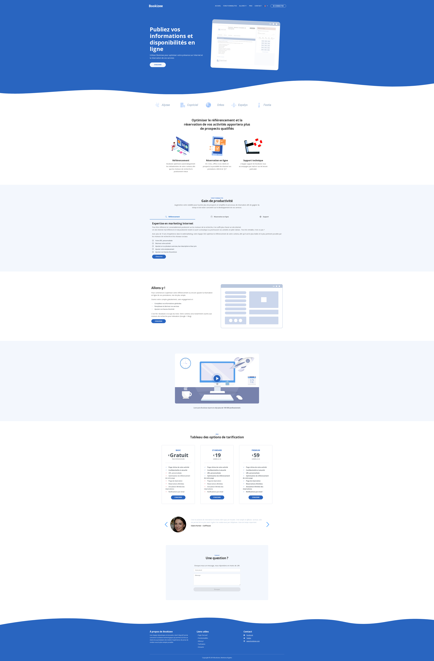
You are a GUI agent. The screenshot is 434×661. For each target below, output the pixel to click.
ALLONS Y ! (243, 6)
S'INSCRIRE (158, 65)
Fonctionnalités (203, 638)
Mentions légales (226, 658)
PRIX (250, 6)
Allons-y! (200, 641)
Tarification (201, 644)
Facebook (249, 635)
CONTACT (258, 6)
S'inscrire (159, 257)
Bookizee (156, 6)
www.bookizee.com (253, 641)
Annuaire (201, 647)
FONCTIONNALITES (230, 6)
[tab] (172, 216)
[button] (266, 6)
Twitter (248, 638)
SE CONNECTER (278, 6)
